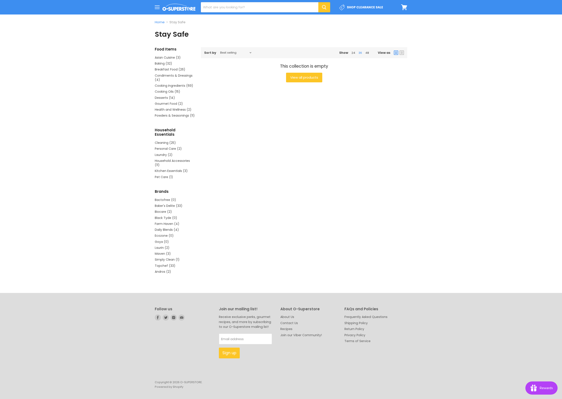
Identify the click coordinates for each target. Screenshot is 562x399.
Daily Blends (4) (167, 229)
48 (367, 53)
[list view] (402, 53)
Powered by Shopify (169, 387)
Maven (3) (163, 253)
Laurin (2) (162, 248)
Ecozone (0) (164, 235)
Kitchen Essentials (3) (171, 171)
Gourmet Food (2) (169, 103)
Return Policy (354, 329)
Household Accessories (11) (172, 163)
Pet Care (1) (164, 177)
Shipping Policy (356, 323)
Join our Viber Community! (301, 335)
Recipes (286, 329)
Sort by (210, 52)
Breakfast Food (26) (170, 69)
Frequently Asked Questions (365, 317)
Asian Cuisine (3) (168, 57)
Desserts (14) (165, 98)
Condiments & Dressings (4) (174, 77)
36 (360, 53)
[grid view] (396, 53)
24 (353, 53)
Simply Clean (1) (167, 259)
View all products (304, 77)
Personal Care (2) (168, 148)
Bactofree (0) (165, 200)
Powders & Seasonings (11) (175, 115)
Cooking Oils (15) (167, 91)
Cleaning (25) (165, 143)
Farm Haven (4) (167, 224)
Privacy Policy (354, 335)
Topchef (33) (165, 266)
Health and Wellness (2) (173, 109)
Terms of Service (357, 341)
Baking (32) (163, 63)
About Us (287, 317)
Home (160, 22)
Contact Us (289, 323)
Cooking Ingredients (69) (174, 85)
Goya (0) (162, 242)
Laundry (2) (164, 155)
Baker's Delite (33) (168, 206)
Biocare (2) (163, 211)
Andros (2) (163, 271)
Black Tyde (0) (166, 218)
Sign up (229, 353)
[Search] (324, 7)
